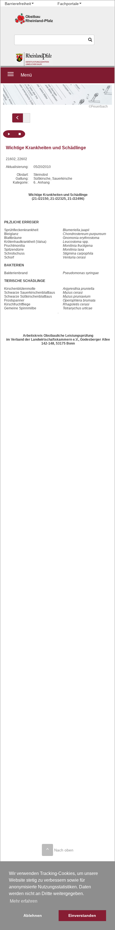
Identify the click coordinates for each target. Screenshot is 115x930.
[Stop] (19, 134)
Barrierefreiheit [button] (18, 3)
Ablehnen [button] (32, 915)
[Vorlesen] (8, 134)
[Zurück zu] (17, 118)
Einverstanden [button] (82, 915)
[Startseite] (33, 59)
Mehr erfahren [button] (23, 901)
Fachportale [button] (68, 3)
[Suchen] (90, 40)
